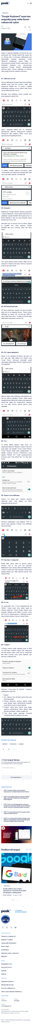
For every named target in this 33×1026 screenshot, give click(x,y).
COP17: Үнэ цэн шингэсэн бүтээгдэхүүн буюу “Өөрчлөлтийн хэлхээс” (17, 812)
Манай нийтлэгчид (7, 985)
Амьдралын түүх (6, 964)
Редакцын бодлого (7, 981)
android (5, 744)
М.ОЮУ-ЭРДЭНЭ (7, 895)
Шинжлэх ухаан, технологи (10, 953)
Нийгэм (3, 974)
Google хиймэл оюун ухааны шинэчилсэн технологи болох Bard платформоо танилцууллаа (14, 890)
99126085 (16, 1000)
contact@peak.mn (6, 1006)
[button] (28, 3)
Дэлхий (3, 970)
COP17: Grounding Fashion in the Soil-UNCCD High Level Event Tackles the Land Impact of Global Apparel (16, 798)
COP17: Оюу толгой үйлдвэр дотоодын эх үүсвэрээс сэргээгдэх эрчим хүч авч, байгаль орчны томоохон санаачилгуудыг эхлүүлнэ (17, 806)
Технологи (5, 13)
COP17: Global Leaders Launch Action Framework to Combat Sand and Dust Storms (16, 791)
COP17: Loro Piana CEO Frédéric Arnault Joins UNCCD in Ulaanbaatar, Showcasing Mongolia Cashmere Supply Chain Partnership (17, 820)
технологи (13, 744)
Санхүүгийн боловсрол (8, 943)
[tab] (12, 899)
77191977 (4, 1000)
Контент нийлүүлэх (7, 988)
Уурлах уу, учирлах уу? (8, 936)
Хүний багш (5, 950)
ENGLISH (4, 956)
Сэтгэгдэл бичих (16, 777)
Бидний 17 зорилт (7, 939)
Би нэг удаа (5, 946)
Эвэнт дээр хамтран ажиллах (11, 991)
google (21, 744)
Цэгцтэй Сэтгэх (6, 967)
